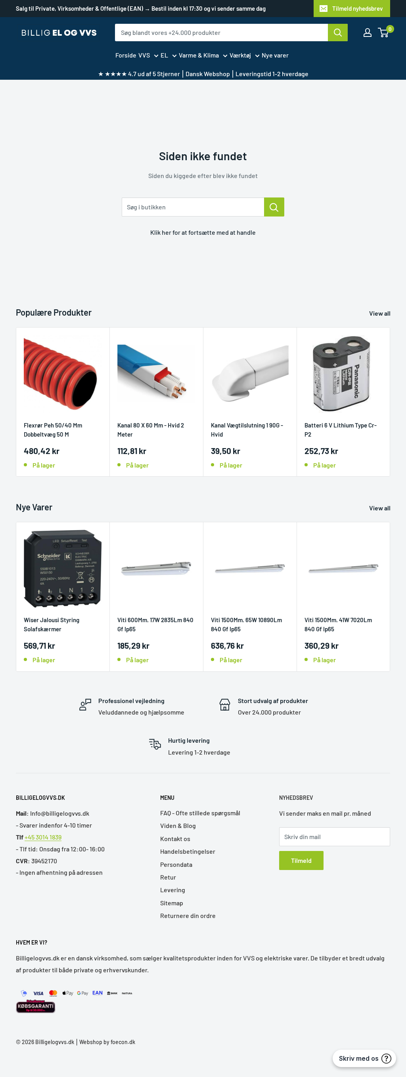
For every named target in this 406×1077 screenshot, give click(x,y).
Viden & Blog (178, 825)
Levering (172, 889)
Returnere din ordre (188, 915)
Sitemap (171, 902)
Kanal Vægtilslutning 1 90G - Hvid (247, 430)
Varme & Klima (199, 55)
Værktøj (240, 55)
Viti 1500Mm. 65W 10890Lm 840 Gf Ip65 (246, 624)
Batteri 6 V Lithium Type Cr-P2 (340, 430)
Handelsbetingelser (187, 851)
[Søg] (338, 32)
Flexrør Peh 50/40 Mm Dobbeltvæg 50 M (53, 430)
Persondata (176, 864)
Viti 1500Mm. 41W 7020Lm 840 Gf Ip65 (338, 624)
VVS (144, 55)
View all (380, 313)
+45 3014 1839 (43, 837)
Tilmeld (301, 860)
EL (164, 55)
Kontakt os (175, 838)
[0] (384, 32)
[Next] (390, 402)
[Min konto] (368, 32)
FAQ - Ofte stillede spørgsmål (200, 812)
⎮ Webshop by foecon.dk (104, 1042)
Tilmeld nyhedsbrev (357, 8)
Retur (168, 877)
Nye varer (275, 55)
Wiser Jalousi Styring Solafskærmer (51, 624)
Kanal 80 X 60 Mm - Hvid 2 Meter (150, 430)
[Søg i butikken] (274, 207)
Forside (125, 55)
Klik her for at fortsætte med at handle (203, 232)
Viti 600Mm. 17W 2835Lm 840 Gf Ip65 (155, 624)
